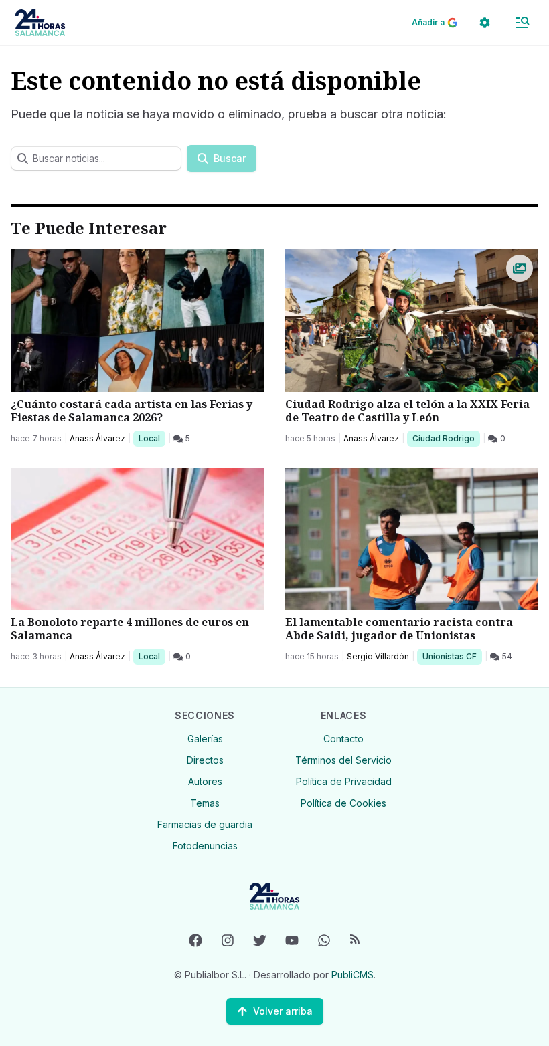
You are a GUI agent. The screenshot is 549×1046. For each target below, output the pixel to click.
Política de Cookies (343, 803)
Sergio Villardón (378, 656)
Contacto (343, 738)
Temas (205, 803)
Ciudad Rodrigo (443, 438)
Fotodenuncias (205, 845)
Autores (205, 781)
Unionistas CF (449, 656)
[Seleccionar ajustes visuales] (484, 22)
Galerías (205, 738)
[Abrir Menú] (522, 23)
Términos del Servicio (343, 760)
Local (151, 438)
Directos (205, 760)
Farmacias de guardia (204, 824)
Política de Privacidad (344, 781)
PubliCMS (352, 974)
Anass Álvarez (97, 438)
